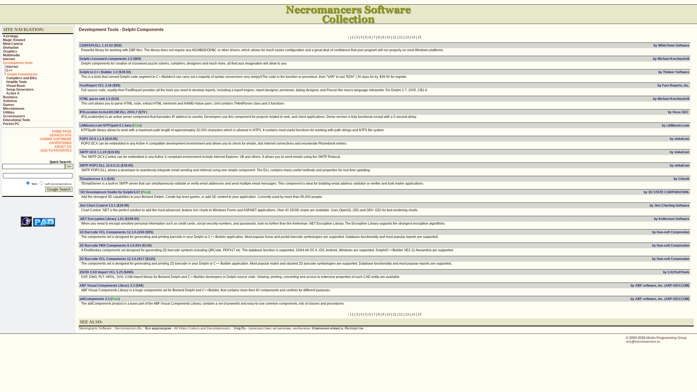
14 (413, 37)
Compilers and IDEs (21, 78)
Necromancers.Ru (128, 328)
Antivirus (10, 101)
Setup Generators (20, 89)
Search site (61, 135)
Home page (62, 131)
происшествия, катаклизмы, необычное (279, 328)
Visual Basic (16, 86)
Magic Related (14, 40)
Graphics (10, 51)
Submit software (56, 139)
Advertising (60, 143)
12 (401, 37)
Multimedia (11, 55)
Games (8, 105)
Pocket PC (11, 124)
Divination (11, 48)
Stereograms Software (95, 328)
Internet (9, 59)
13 (407, 37)
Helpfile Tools (16, 82)
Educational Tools (16, 120)
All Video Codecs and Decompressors (202, 328)
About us (63, 147)
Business (10, 97)
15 (419, 37)
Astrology (10, 36)
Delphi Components (22, 74)
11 (394, 37)
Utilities (9, 112)
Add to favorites (56, 150)
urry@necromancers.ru (643, 342)
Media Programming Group (666, 338)
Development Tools (18, 63)
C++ (9, 70)
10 (388, 37)
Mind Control (13, 44)
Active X (12, 93)
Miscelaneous (14, 109)
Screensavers (14, 116)
